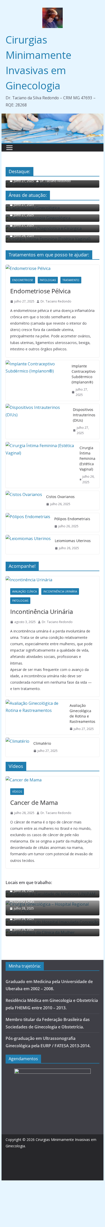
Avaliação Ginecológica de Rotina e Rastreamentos (82, 713)
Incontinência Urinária (41, 611)
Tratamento (70, 280)
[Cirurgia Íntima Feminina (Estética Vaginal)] (40, 465)
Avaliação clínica (24, 591)
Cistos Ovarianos (60, 496)
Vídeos (17, 791)
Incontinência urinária (60, 591)
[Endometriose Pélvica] (52, 268)
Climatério (42, 743)
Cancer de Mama (34, 802)
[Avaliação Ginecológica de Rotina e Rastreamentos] (35, 717)
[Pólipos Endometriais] (28, 522)
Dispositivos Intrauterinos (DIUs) (84, 415)
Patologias (48, 280)
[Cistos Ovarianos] (24, 500)
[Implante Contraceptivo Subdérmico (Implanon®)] (37, 380)
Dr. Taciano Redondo (55, 181)
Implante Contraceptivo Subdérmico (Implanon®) (83, 374)
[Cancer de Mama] (52, 780)
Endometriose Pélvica (40, 291)
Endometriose (22, 280)
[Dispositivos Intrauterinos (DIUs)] (37, 421)
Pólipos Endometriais (72, 518)
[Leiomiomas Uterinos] (28, 544)
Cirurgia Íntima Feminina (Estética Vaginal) (87, 458)
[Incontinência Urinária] (52, 580)
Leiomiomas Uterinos (73, 540)
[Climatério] (17, 747)
